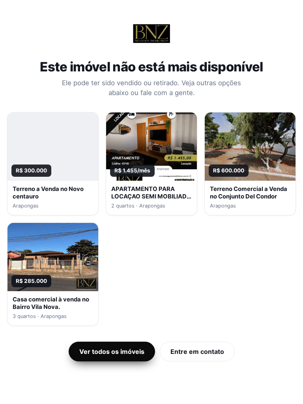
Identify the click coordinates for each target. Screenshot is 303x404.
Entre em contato (197, 351)
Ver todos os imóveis (111, 351)
